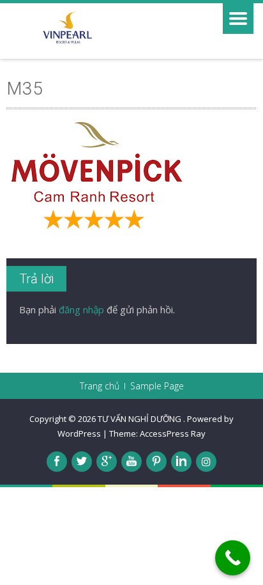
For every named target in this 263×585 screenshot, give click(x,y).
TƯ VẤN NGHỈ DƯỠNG (140, 419)
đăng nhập (81, 309)
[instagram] (206, 461)
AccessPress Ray (173, 433)
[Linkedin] (181, 461)
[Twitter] (81, 461)
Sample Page (157, 386)
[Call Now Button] (232, 557)
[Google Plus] (106, 461)
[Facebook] (57, 461)
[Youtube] (131, 461)
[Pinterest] (156, 461)
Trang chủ (99, 386)
